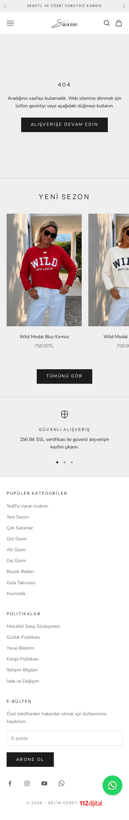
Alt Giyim (16, 550)
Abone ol (30, 760)
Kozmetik (16, 593)
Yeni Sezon (18, 517)
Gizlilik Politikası (23, 637)
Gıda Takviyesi (21, 583)
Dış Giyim (16, 560)
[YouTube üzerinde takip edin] (44, 783)
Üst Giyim (17, 539)
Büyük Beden (20, 571)
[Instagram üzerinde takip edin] (27, 783)
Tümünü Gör (64, 376)
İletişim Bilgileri (22, 670)
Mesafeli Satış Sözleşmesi (33, 626)
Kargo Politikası (23, 659)
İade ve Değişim (23, 681)
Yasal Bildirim (20, 648)
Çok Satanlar (20, 528)
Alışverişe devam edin (64, 124)
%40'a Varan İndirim (27, 506)
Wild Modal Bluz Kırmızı (44, 337)
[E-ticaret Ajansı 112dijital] (91, 803)
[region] (64, 430)
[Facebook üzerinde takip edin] (10, 783)
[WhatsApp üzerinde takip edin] (61, 783)
